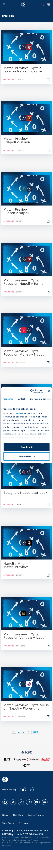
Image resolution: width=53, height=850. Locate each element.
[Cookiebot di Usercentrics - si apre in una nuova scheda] (32, 391)
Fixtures (23, 823)
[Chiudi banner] (49, 391)
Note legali (6, 837)
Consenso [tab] (8, 399)
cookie (19, 413)
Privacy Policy (19, 837)
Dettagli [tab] (21, 399)
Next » (36, 731)
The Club (18, 815)
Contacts (7, 845)
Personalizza (25, 456)
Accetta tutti (26, 447)
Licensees (46, 843)
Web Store (8, 823)
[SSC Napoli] (24, 4)
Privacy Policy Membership (37, 837)
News (5, 815)
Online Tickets (35, 815)
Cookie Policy (8, 843)
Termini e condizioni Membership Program (20, 840)
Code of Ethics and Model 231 (28, 843)
